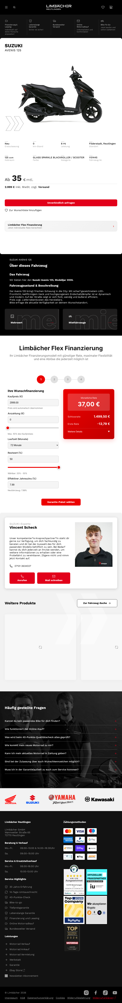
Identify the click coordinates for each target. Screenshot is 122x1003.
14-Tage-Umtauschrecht (23, 892)
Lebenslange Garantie (22, 913)
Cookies (60, 997)
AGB (22, 997)
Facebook (95, 992)
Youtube (114, 992)
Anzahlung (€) (16, 413)
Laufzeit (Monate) (18, 439)
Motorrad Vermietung (22, 954)
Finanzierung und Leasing (24, 918)
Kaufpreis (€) (15, 396)
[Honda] (11, 800)
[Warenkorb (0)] (110, 7)
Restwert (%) (15, 452)
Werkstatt (15, 959)
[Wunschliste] (102, 7)
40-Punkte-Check (20, 897)
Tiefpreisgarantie (19, 907)
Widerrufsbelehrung (78, 997)
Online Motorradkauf (22, 923)
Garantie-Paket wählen (61, 502)
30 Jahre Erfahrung (21, 886)
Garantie (14, 965)
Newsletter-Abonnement (24, 975)
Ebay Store (16, 970)
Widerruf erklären (103, 997)
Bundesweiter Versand (22, 928)
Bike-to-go (16, 902)
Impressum (11, 997)
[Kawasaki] (99, 800)
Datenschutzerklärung (40, 997)
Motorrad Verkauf (20, 943)
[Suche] (14, 7)
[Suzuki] (32, 799)
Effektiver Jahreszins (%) (22, 478)
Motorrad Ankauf (19, 949)
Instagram (86, 992)
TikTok (105, 992)
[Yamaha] (62, 800)
